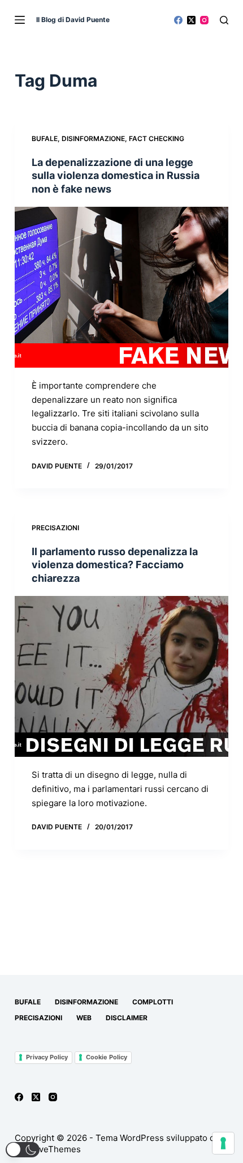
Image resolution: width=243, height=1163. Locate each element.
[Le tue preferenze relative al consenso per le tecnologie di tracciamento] (223, 1143)
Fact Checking (156, 138)
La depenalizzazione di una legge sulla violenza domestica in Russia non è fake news (115, 175)
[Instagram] (204, 20)
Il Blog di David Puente (73, 19)
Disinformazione (93, 138)
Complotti (152, 1002)
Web (84, 1017)
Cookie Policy (106, 1057)
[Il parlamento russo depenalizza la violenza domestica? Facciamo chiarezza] (121, 676)
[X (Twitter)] (191, 20)
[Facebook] (178, 20)
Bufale (45, 138)
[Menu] (20, 20)
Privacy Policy (47, 1057)
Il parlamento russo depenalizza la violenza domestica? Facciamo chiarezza (115, 565)
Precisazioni (55, 527)
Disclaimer (126, 1017)
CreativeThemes (48, 1149)
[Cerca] (224, 20)
